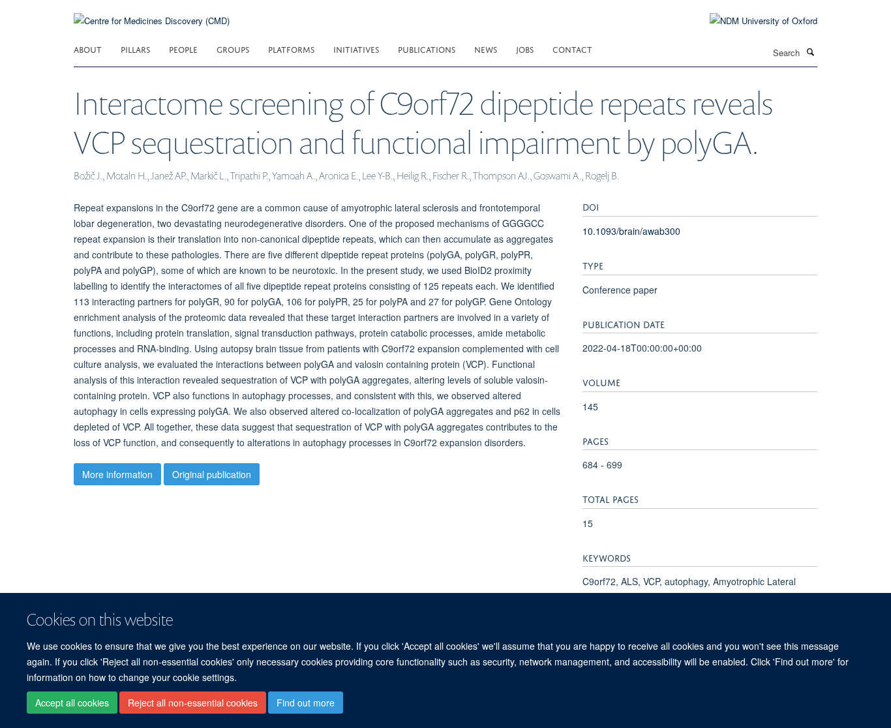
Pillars (135, 48)
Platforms (291, 48)
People (183, 48)
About (88, 48)
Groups (233, 48)
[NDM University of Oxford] (753, 21)
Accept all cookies (72, 702)
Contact (572, 48)
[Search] (810, 51)
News (485, 48)
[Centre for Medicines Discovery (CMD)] (152, 13)
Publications (426, 48)
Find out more (306, 702)
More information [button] (117, 474)
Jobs (525, 48)
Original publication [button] (211, 474)
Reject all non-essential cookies (193, 702)
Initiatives (356, 48)
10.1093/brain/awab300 (631, 230)
